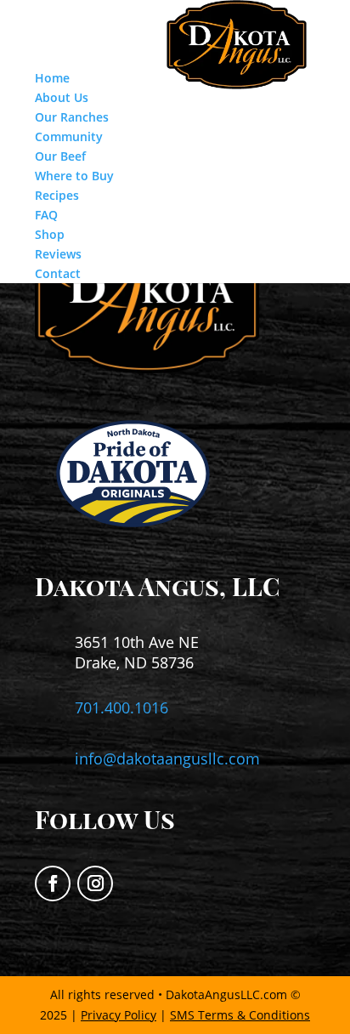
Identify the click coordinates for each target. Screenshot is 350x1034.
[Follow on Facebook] (53, 883)
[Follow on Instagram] (95, 883)
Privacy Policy (118, 1015)
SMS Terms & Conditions (240, 1015)
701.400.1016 (121, 707)
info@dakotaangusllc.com (167, 758)
